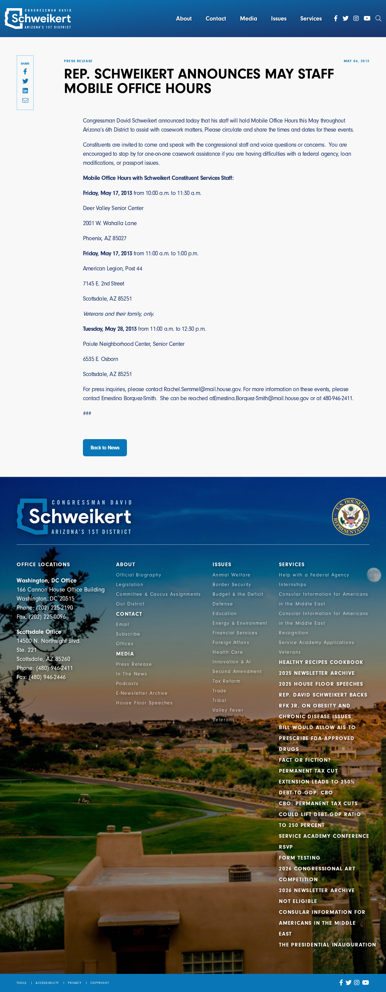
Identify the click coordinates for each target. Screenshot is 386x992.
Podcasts (127, 683)
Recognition (293, 633)
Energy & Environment (240, 623)
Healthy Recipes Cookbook (321, 662)
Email (122, 624)
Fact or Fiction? (305, 760)
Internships (293, 584)
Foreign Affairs (231, 642)
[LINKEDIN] (25, 91)
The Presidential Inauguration (327, 945)
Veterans (224, 719)
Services (311, 18)
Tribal (219, 700)
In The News (131, 674)
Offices (125, 643)
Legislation (130, 584)
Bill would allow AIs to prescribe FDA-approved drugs (317, 738)
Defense (223, 604)
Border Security (232, 584)
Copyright (99, 983)
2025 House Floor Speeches (321, 684)
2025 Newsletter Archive (317, 673)
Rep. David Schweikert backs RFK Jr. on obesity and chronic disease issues (323, 706)
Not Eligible (298, 901)
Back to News (104, 448)
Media (248, 18)
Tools (22, 983)
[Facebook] (336, 18)
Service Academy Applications (316, 642)
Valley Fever (228, 710)
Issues (278, 18)
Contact (216, 18)
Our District (130, 604)
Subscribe (128, 634)
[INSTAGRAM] (357, 983)
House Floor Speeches (144, 703)
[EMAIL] (25, 100)
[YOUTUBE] (365, 983)
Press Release (134, 664)
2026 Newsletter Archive (317, 890)
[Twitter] (346, 18)
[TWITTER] (25, 81)
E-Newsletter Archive (142, 693)
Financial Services (235, 633)
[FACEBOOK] (25, 71)
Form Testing (300, 858)
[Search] (378, 18)
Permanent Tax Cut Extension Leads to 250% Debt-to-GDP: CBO (317, 782)
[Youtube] (367, 18)
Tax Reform (227, 681)
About (184, 18)
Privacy (74, 983)
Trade (220, 691)
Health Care (228, 652)
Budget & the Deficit (238, 594)
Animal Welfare (232, 575)
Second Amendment (237, 671)
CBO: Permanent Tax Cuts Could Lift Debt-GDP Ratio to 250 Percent (320, 814)
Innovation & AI (232, 662)
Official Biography (138, 575)
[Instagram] (356, 18)
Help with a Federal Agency (314, 575)
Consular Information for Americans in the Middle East (322, 923)
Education (225, 613)
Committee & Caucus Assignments (158, 594)
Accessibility (47, 983)
